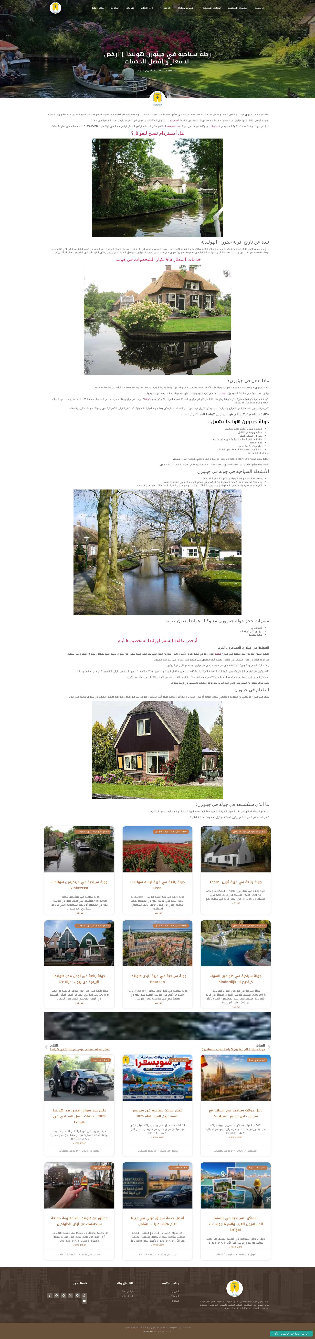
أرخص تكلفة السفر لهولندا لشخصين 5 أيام (157, 640)
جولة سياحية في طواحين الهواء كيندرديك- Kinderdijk (235, 979)
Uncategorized (168, 70)
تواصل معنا (98, 8)
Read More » (235, 1137)
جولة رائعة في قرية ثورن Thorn (236, 882)
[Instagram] (63, 1295)
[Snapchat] (77, 1295)
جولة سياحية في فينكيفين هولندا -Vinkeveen (79, 885)
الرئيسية (259, 8)
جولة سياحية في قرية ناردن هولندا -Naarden (157, 979)
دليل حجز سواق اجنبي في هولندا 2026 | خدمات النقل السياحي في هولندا (79, 1116)
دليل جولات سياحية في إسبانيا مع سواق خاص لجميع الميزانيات (235, 1113)
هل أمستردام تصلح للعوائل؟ (157, 133)
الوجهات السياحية (238, 8)
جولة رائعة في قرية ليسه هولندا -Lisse (157, 885)
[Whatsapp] (84, 1295)
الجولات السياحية (212, 8)
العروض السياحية (144, 70)
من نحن (130, 8)
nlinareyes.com (172, 126)
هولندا (223, 393)
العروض (167, 8)
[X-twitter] (70, 1295)
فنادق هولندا (185, 8)
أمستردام (174, 120)
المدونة (115, 8)
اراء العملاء (147, 8)
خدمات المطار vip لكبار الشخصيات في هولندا (157, 259)
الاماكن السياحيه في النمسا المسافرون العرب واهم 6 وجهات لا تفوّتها (235, 1224)
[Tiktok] (49, 1295)
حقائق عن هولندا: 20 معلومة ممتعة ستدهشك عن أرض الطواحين (79, 1221)
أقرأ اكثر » (236, 903)
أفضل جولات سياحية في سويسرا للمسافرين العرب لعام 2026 (157, 1113)
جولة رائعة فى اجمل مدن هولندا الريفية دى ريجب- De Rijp (79, 979)
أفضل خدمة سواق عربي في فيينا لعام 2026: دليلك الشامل (157, 1221)
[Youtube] (84, 1301)
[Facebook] (56, 1295)
